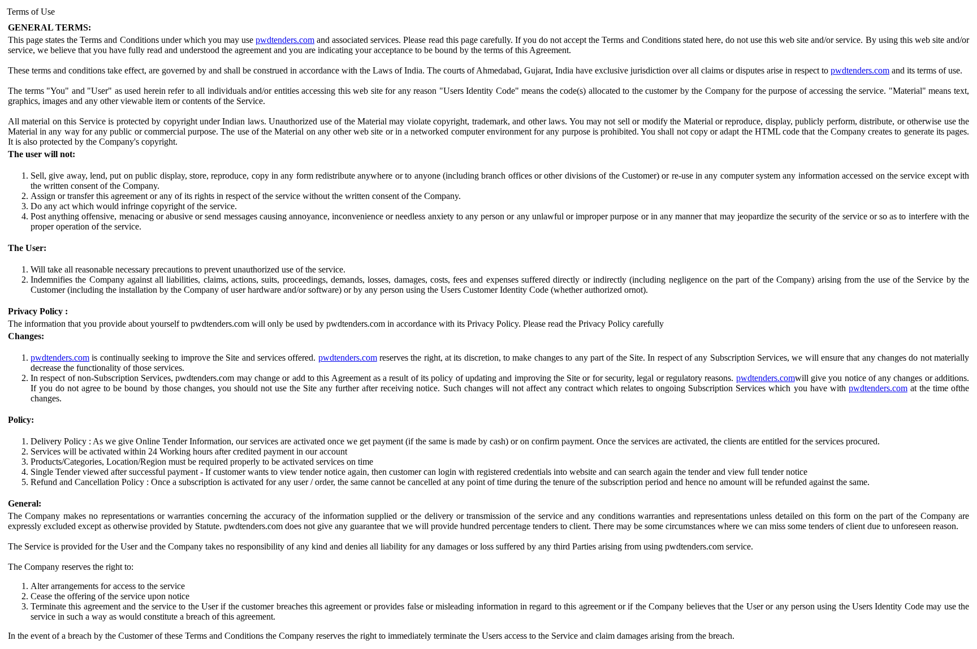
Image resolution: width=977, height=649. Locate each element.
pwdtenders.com (285, 40)
